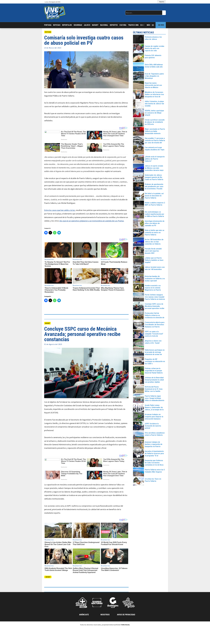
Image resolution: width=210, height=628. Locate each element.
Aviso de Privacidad (126, 614)
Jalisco (87, 25)
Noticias (56, 25)
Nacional (104, 25)
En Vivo (161, 25)
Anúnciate (84, 614)
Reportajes (67, 25)
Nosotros (105, 614)
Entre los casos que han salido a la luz (59, 210)
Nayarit (95, 25)
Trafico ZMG (133, 25)
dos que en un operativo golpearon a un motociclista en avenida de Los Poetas (91, 221)
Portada (47, 25)
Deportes (114, 25)
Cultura (122, 25)
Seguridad (78, 25)
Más (148, 25)
